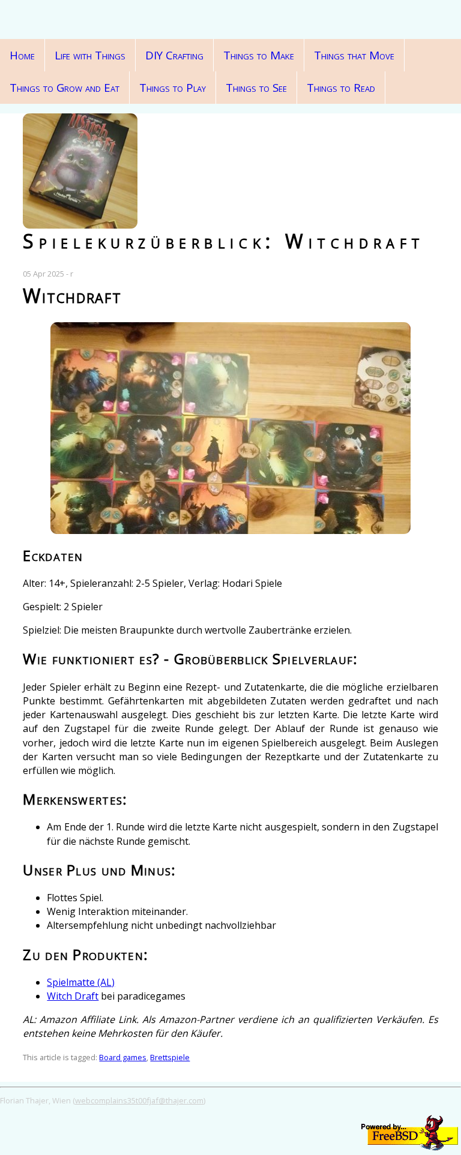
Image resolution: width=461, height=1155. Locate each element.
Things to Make (258, 55)
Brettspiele (170, 1057)
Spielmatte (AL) (81, 982)
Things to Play (172, 87)
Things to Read (341, 87)
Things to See (256, 87)
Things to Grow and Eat (64, 87)
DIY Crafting (174, 55)
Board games (122, 1057)
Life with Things (90, 55)
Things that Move (354, 55)
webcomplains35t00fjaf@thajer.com (139, 1100)
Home (22, 55)
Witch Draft (72, 996)
